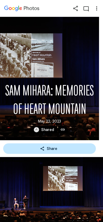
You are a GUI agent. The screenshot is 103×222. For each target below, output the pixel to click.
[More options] (96, 8)
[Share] (75, 8)
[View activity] (86, 8)
